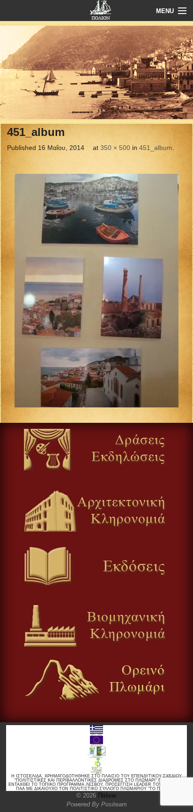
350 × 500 (115, 147)
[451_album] (96, 290)
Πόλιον (106, 795)
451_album (155, 147)
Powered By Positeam (97, 804)
